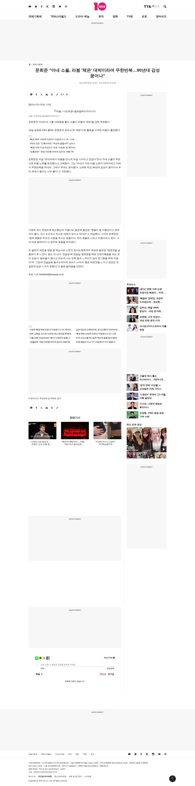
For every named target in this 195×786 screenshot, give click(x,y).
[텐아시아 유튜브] (30, 6)
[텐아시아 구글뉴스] (66, 6)
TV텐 (130, 16)
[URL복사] (57, 94)
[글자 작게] (67, 94)
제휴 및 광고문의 (75, 776)
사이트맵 (87, 776)
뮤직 (101, 16)
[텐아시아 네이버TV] (36, 6)
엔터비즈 (161, 16)
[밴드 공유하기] (52, 94)
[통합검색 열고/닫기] (165, 6)
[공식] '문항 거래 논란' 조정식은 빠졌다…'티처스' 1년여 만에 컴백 (153, 293)
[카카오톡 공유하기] (31, 94)
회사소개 (32, 776)
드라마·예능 (82, 16)
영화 (115, 16)
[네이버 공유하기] (46, 94)
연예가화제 (35, 16)
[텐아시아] (100, 6)
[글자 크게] (62, 94)
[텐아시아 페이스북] (41, 6)
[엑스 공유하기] (41, 94)
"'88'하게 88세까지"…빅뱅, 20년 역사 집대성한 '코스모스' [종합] (73, 444)
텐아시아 (42, 781)
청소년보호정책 (60, 776)
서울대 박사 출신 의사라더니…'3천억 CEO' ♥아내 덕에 (152, 379)
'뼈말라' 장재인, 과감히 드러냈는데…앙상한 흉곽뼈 (151, 302)
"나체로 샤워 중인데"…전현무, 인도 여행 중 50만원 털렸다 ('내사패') (40, 444)
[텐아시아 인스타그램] (54, 6)
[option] (146, 439)
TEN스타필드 (58, 16)
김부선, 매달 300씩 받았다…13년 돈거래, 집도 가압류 (150, 311)
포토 (144, 16)
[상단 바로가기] (172, 778)
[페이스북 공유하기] (36, 94)
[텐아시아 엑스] (47, 6)
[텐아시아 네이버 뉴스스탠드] (60, 6)
